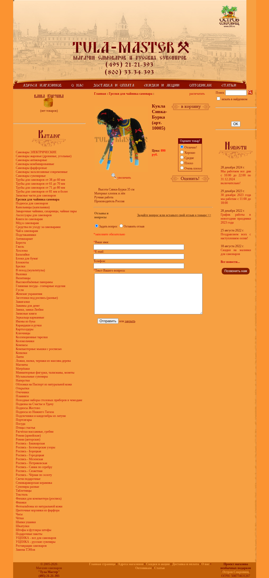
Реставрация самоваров (31, 546)
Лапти (20, 357)
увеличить (124, 177)
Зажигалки (23, 302)
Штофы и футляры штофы (33, 530)
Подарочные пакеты (29, 534)
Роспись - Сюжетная (29, 471)
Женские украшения (29, 294)
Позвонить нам (235, 271)
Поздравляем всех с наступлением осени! (236, 236)
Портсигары (24, 420)
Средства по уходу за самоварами (38, 227)
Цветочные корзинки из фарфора (37, 510)
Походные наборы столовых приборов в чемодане (49, 400)
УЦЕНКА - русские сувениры (35, 542)
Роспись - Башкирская (30, 443)
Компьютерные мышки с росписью (39, 349)
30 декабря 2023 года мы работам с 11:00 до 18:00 (236, 199)
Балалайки (22, 254)
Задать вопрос (108, 226)
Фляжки (21, 502)
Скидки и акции (158, 564)
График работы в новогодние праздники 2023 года (236, 218)
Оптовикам (143, 568)
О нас (205, 564)
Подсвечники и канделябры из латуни (41, 416)
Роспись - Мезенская (29, 459)
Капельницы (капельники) (33, 207)
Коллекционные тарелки (32, 337)
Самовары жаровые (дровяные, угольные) (43, 156)
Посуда (20, 424)
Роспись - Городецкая (30, 455)
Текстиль (22, 494)
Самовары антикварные (31, 160)
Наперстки (23, 380)
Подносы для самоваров (32, 203)
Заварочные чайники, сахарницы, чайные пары (46, 211)
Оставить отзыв (134, 226)
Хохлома (22, 250)
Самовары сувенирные (31, 176)
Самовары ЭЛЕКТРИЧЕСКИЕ (36, 152)
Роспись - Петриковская (31, 463)
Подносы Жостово (28, 408)
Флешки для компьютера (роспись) (38, 498)
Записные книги (26, 313)
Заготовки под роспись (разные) (37, 298)
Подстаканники (26, 235)
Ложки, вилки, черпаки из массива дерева (43, 361)
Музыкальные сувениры (32, 376)
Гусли (20, 290)
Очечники (22, 392)
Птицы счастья (25, 427)
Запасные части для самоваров (36, 195)
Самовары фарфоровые (31, 168)
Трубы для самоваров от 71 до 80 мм (40, 187)
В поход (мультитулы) (30, 270)
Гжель (20, 246)
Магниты (22, 365)
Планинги (22, 396)
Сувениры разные (27, 487)
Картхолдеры (24, 329)
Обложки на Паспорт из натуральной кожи (44, 384)
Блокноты (22, 262)
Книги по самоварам (29, 219)
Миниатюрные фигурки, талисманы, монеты (45, 372)
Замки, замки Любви (29, 309)
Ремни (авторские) (28, 439)
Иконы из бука (25, 321)
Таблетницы (24, 490)
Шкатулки (22, 526)
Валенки (21, 274)
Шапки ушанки (26, 522)
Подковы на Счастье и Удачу (35, 404)
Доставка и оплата (185, 564)
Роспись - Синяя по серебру (34, 467)
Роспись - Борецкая (28, 451)
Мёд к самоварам (27, 223)
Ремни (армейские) (28, 435)
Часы (19, 514)
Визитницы (23, 278)
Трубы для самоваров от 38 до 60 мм (40, 180)
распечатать (197, 94)
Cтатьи (159, 568)
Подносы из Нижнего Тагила (35, 412)
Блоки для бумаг (27, 258)
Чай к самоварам (27, 231)
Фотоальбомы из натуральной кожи (39, 506)
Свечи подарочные (28, 479)
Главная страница (102, 564)
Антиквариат (24, 239)
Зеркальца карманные (30, 317)
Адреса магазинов (130, 564)
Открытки (22, 388)
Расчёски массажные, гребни (34, 431)
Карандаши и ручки (29, 325)
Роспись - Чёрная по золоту (34, 475)
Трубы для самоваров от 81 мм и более (42, 191)
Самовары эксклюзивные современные (42, 172)
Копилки (21, 353)
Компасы (22, 345)
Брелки (20, 266)
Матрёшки (23, 368)
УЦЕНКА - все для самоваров (36, 538)
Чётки (20, 518)
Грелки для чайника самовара (130, 94)
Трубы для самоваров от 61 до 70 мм (40, 183)
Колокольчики (25, 341)
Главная (100, 94)
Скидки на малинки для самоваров (236, 252)
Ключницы (23, 333)
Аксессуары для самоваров (34, 215)
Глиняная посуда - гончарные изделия (40, 286)
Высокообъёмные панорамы (34, 282)
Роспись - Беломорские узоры (35, 447)
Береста (21, 243)
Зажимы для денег (28, 305)
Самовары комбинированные (35, 164)
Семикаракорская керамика (34, 483)
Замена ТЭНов (25, 550)
